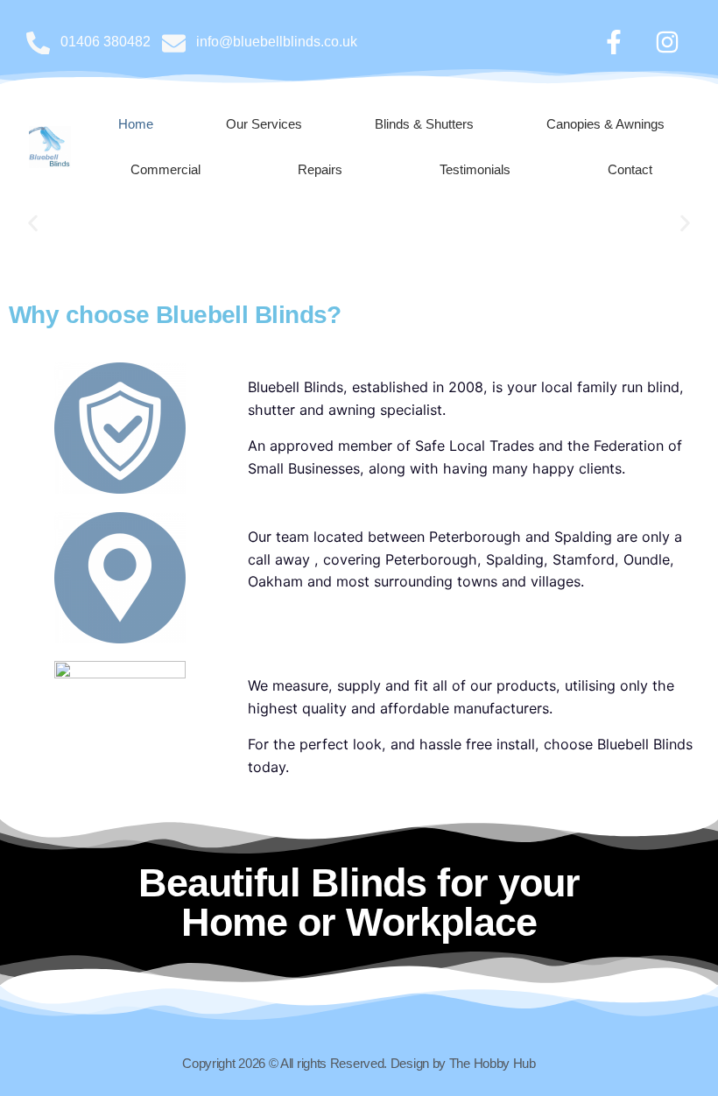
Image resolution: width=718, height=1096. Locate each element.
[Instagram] (667, 42)
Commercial (165, 169)
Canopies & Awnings (605, 123)
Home (135, 123)
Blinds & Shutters (424, 123)
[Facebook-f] (613, 42)
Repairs (320, 169)
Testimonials (475, 169)
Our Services (264, 123)
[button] (33, 224)
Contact (630, 169)
